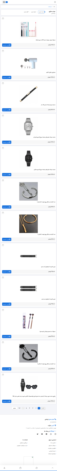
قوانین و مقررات (51, 448)
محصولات (50, 6)
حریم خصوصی (52, 451)
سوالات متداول (52, 445)
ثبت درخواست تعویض (22, 445)
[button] (4, 2)
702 (19, 408)
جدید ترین (41, 12)
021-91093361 (53, 422)
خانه (54, 6)
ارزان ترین (33, 12)
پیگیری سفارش (23, 443)
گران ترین (26, 12)
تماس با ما (53, 443)
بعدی (14, 408)
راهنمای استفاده (51, 454)
